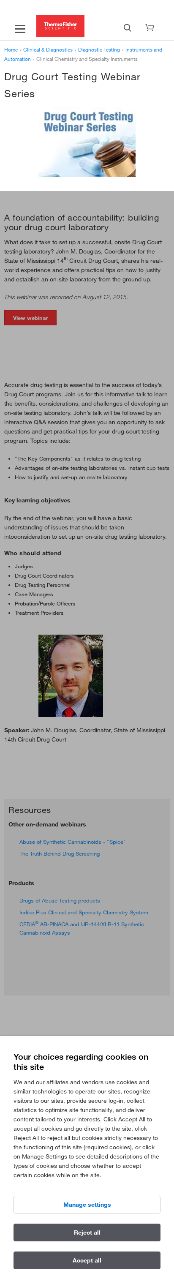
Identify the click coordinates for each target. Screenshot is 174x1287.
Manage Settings (87, 1204)
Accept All (87, 1260)
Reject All (87, 1232)
